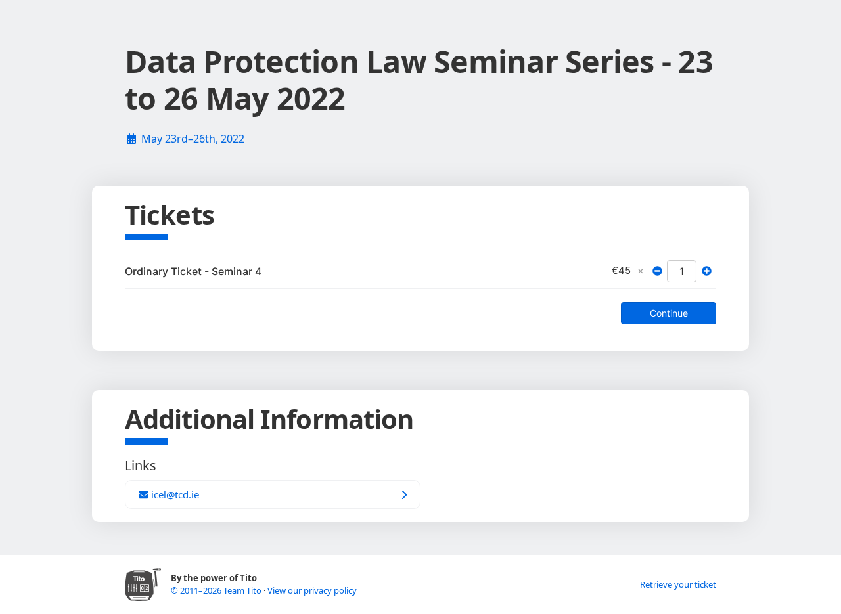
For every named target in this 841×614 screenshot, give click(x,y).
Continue (669, 312)
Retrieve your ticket (678, 584)
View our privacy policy (312, 590)
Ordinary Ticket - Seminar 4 (193, 271)
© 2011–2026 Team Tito (217, 590)
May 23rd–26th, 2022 (192, 138)
